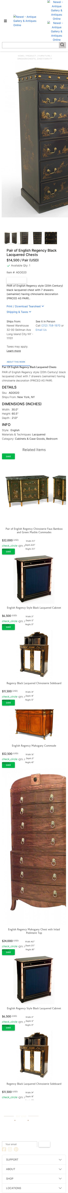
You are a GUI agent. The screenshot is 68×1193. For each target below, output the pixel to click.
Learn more (14, 350)
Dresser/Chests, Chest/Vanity (34, 59)
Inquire (18, 280)
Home (21, 56)
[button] (25, 306)
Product (31, 56)
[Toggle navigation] (5, 21)
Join (44, 1144)
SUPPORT (12, 1159)
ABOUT (10, 1169)
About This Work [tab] (16, 362)
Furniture (44, 56)
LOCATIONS (13, 1188)
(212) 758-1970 (50, 325)
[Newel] (21, 1111)
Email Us (41, 329)
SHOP (9, 1178)
